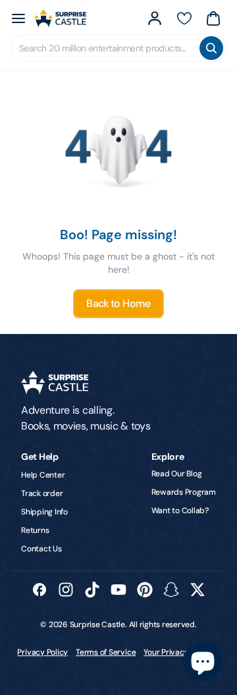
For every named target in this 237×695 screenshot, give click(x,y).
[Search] (211, 48)
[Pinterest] (145, 590)
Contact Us (41, 548)
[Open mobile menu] (18, 18)
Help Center (43, 475)
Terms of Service (106, 652)
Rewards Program (183, 492)
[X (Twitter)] (197, 590)
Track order (42, 493)
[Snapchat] (171, 590)
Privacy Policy (42, 652)
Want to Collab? (180, 510)
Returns (35, 530)
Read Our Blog (176, 473)
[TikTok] (92, 590)
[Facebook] (39, 590)
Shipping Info (44, 512)
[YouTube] (118, 590)
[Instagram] (66, 590)
